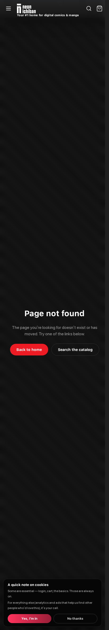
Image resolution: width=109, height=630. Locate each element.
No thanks (75, 618)
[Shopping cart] (99, 8)
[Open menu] (8, 8)
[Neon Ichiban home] (26, 8)
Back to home (29, 349)
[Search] (89, 8)
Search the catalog (75, 349)
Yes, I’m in (29, 618)
